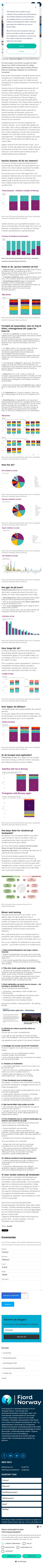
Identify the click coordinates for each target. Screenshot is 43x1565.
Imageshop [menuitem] (25, 1470)
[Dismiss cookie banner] (35, 7)
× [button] (40, 1526)
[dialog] (21, 1544)
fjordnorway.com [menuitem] (7, 1467)
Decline (21, 51)
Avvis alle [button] (32, 1556)
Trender (7, 1373)
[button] (21, 1561)
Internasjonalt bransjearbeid (14, 1368)
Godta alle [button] (11, 1556)
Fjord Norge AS (10, 1363)
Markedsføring (9, 1358)
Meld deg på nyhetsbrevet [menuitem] (10, 1470)
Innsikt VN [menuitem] (25, 1467)
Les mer (29, 1539)
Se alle (4, 1378)
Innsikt (9, 1226)
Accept (21, 46)
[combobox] (38, 1527)
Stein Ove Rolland (15, 59)
